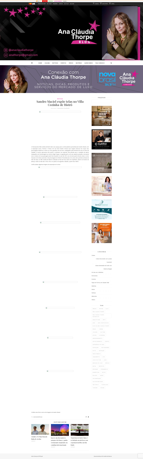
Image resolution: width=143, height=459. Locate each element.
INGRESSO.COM (42, 3)
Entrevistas (94, 275)
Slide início (94, 296)
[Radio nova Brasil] (71, 92)
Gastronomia (105, 347)
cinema (101, 329)
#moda (94, 308)
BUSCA (97, 3)
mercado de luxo (98, 363)
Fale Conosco (100, 63)
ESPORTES (50, 1)
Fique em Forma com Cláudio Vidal (100, 282)
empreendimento (97, 338)
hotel (94, 350)
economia (102, 335)
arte (104, 319)
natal (94, 366)
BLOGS (64, 1)
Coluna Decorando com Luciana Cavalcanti (104, 260)
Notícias (55, 63)
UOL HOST (49, 3)
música (107, 363)
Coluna (47, 63)
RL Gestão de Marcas (107, 456)
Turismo (95, 387)
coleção (95, 332)
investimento (97, 353)
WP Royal (40, 456)
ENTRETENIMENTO (58, 1)
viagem (102, 387)
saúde (101, 375)
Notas (93, 289)
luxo (105, 360)
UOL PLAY (66, 3)
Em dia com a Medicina (97, 272)
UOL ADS (72, 3)
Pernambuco (104, 369)
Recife (104, 372)
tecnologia (104, 384)
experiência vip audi (98, 344)
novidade (95, 369)
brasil (94, 329)
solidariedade (97, 378)
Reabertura (96, 372)
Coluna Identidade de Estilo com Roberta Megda (103, 267)
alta (107, 308)
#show (101, 308)
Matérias (79, 63)
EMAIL (112, 3)
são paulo (96, 384)
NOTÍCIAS (45, 1)
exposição (96, 347)
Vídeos (71, 63)
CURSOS (61, 3)
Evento (107, 341)
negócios (101, 366)
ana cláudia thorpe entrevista (98, 315)
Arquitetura (96, 319)
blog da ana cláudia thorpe (101, 325)
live (104, 356)
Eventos (63, 63)
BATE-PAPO (105, 3)
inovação (101, 350)
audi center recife (103, 322)
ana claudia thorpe (98, 311)
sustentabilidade (98, 381)
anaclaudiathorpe (37, 417)
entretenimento (97, 341)
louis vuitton (97, 360)
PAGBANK (55, 3)
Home (40, 63)
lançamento (96, 356)
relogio (95, 375)
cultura (102, 332)
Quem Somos (88, 63)
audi (94, 322)
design (95, 335)
